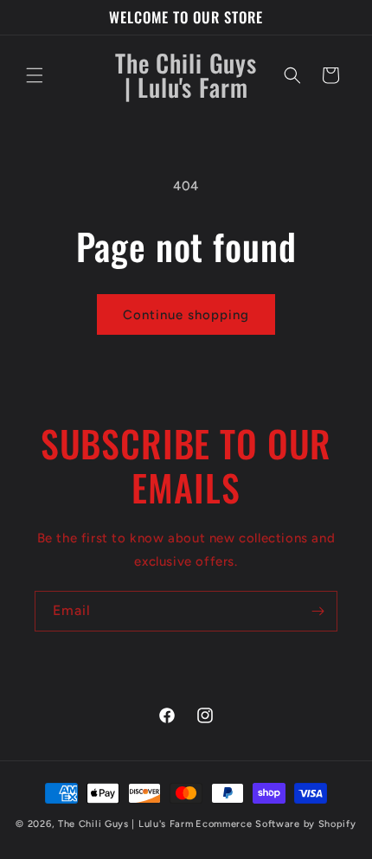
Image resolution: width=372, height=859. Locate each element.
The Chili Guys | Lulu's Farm (126, 824)
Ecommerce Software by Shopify (276, 824)
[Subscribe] (317, 611)
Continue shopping (186, 315)
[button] (35, 75)
